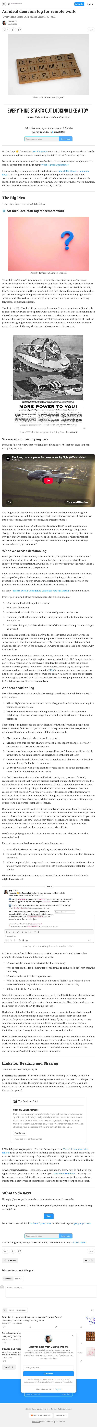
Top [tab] (5, 1310)
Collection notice (65, 1409)
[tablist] (13, 1278)
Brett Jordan (47, 97)
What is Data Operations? (55, 164)
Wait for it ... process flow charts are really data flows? (32, 1317)
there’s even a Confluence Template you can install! (41, 590)
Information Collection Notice (48, 1382)
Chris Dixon (79, 1242)
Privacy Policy (68, 1382)
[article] (48, 1322)
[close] (73, 1336)
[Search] (92, 1310)
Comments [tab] (8, 1278)
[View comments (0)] (13, 29)
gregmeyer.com (82, 1223)
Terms (53, 1409)
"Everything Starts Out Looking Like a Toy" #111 (23, 1320)
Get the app (61, 1415)
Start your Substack (42, 1415)
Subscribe (79, 4)
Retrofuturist (71, 432)
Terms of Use (61, 1379)
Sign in (90, 4)
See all (7, 1367)
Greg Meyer (12, 21)
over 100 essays (40, 151)
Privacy (46, 1409)
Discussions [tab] (21, 1310)
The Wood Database (64, 1173)
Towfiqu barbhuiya (47, 273)
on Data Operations (40, 1223)
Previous (12, 1260)
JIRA (51, 670)
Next (87, 1260)
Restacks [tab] (18, 1278)
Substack (36, 1421)
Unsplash (60, 97)
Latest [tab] (11, 1310)
